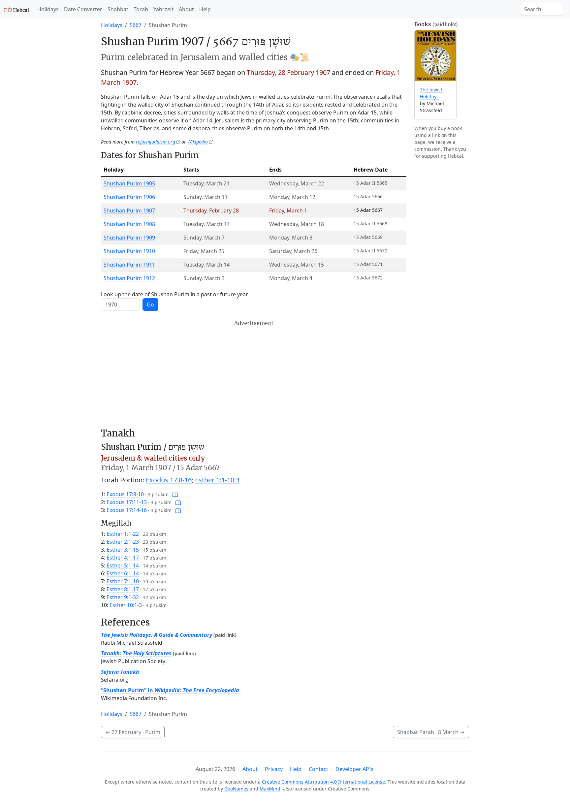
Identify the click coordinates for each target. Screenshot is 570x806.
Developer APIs (354, 769)
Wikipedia (197, 142)
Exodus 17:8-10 (125, 494)
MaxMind (270, 789)
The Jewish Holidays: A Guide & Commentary (156, 634)
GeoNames (236, 789)
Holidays (48, 9)
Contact (318, 769)
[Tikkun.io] (175, 494)
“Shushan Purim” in (170, 690)
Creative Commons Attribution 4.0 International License (323, 782)
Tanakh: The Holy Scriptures (136, 653)
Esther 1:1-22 (123, 533)
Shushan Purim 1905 (129, 183)
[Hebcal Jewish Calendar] (16, 9)
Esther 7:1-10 (123, 581)
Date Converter (83, 9)
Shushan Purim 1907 (129, 210)
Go (150, 304)
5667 (136, 25)
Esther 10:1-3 (126, 605)
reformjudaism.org (155, 142)
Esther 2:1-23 (123, 541)
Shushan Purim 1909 (129, 237)
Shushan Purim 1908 (129, 224)
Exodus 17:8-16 (169, 479)
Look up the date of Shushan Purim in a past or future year (174, 294)
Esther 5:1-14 (123, 565)
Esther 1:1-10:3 (217, 479)
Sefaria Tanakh (120, 671)
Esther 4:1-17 (123, 557)
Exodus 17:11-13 (127, 502)
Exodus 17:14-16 (127, 510)
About (186, 9)
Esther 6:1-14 (123, 573)
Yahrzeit (163, 9)
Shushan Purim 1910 (129, 251)
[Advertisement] (253, 374)
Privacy (274, 769)
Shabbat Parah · (431, 732)
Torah (141, 9)
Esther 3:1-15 (123, 549)
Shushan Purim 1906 (129, 197)
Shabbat (118, 9)
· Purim (132, 732)
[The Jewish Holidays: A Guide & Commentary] (435, 55)
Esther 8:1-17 (123, 589)
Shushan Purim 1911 (129, 264)
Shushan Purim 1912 (129, 278)
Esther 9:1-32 (123, 597)
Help (205, 9)
